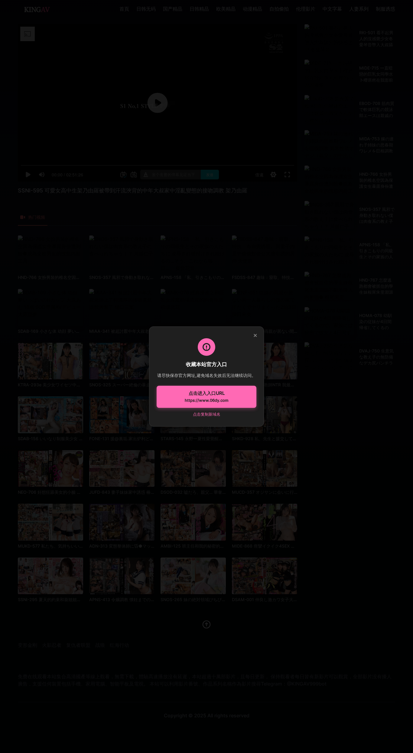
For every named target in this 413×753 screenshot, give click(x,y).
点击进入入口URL (206, 396)
